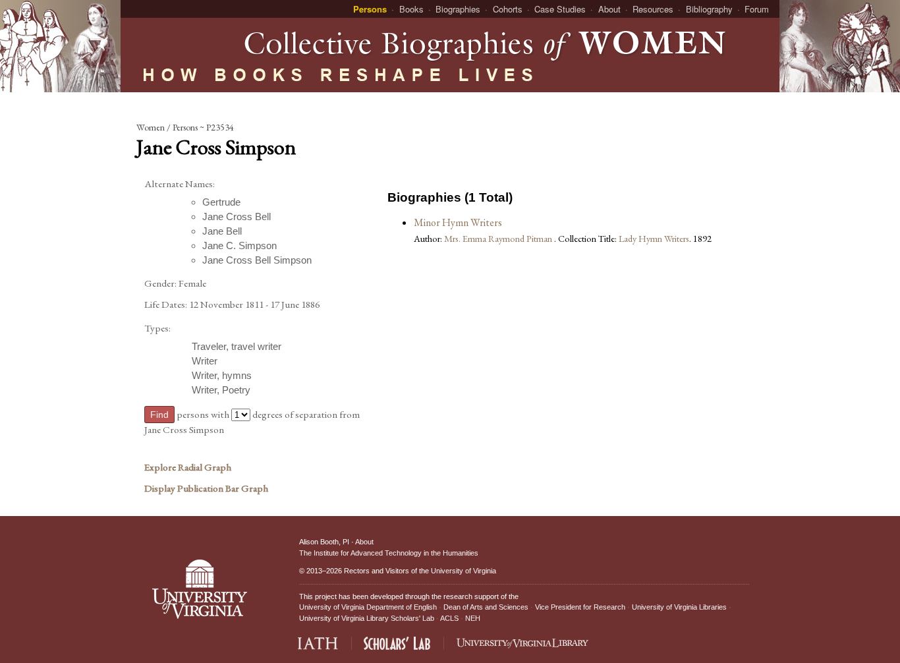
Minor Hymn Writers (458, 222)
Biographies (458, 9)
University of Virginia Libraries (679, 607)
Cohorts (507, 9)
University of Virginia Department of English (368, 607)
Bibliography (709, 9)
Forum (757, 9)
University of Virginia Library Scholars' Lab (366, 618)
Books (411, 9)
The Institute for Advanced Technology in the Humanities (388, 553)
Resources (653, 9)
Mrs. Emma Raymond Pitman (499, 238)
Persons (370, 9)
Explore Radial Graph (187, 467)
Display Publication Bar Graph (206, 488)
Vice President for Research (580, 607)
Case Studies (560, 9)
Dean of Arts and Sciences (485, 607)
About (609, 9)
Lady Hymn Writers (654, 238)
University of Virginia (463, 571)
